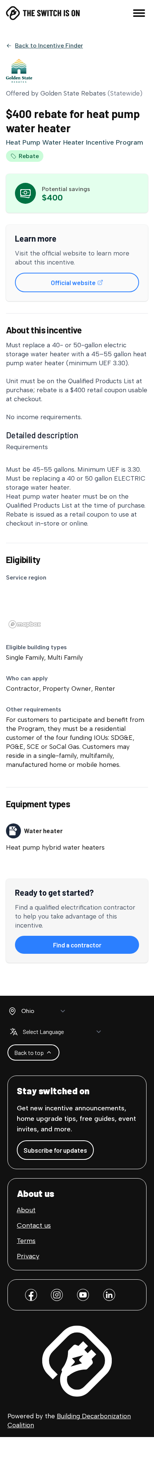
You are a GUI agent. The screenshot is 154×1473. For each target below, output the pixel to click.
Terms (26, 1241)
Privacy (28, 1256)
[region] (77, 607)
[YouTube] (83, 1295)
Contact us (34, 1225)
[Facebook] (31, 1295)
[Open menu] (139, 13)
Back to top (29, 1052)
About (26, 1210)
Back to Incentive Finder (49, 45)
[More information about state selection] (12, 1011)
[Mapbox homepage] (24, 624)
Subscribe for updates (55, 1150)
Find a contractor (93, 947)
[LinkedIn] (109, 1295)
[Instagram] (57, 1295)
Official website (92, 285)
